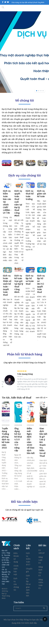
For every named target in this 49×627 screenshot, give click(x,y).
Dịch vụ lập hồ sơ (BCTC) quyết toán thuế (41, 283)
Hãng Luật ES (41, 560)
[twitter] (5, 2)
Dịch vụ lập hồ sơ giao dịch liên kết (28, 585)
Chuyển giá (28, 570)
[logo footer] (6, 543)
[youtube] (8, 2)
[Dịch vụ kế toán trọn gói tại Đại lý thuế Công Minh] (18, 270)
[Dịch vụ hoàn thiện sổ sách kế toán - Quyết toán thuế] (7, 270)
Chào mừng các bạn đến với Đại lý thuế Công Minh (27, 2)
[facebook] (3, 2)
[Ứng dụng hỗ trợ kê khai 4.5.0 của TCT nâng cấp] (18, 412)
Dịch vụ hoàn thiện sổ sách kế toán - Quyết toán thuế (7, 285)
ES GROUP (41, 551)
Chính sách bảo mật (16, 570)
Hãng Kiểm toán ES (41, 583)
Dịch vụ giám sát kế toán (41, 194)
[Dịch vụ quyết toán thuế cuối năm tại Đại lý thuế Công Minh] (18, 185)
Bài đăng (32, 406)
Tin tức (6, 406)
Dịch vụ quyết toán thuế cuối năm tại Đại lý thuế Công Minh (18, 203)
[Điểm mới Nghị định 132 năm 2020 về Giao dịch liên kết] (31, 412)
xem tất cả (41, 397)
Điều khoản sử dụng (16, 557)
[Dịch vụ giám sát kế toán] (41, 185)
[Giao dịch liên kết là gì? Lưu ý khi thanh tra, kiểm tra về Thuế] (43, 412)
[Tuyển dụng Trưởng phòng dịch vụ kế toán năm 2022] (6, 412)
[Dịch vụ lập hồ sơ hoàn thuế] (30, 270)
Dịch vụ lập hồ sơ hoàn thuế (30, 279)
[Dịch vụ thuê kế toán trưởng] (30, 185)
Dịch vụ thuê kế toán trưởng (30, 195)
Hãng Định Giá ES (41, 571)
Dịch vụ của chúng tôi (16, 584)
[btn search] (28, 8)
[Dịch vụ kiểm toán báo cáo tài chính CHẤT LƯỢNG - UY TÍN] (7, 185)
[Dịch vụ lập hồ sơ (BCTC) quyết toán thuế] (41, 270)
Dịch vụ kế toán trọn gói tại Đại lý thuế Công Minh (18, 283)
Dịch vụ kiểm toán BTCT (28, 559)
